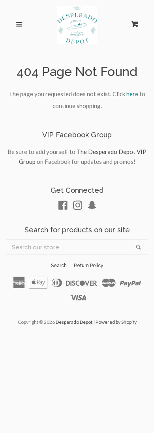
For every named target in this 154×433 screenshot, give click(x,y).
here (132, 93)
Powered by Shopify (116, 322)
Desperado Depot (74, 322)
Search (59, 265)
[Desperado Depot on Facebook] (63, 206)
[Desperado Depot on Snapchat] (92, 206)
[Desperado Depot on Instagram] (78, 206)
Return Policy (88, 265)
